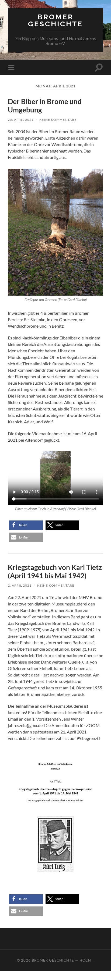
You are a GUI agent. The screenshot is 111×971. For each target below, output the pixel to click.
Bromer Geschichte (55, 20)
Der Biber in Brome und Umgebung (45, 105)
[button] (26, 525)
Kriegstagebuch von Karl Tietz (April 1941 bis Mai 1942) (55, 571)
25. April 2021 (21, 120)
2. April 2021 (20, 585)
